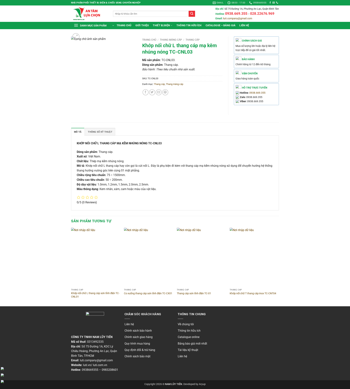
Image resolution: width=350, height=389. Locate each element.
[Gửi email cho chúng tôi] (274, 2)
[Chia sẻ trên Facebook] (146, 92)
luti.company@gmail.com (237, 18)
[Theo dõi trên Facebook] (270, 2)
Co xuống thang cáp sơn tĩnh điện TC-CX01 (148, 293)
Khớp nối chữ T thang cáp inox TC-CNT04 (253, 293)
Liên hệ (244, 25)
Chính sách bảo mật (137, 356)
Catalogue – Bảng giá (221, 25)
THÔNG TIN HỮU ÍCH (189, 25)
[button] (94, 25)
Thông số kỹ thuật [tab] (100, 131)
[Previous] (71, 266)
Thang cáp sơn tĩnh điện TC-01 (194, 293)
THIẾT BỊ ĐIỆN (161, 25)
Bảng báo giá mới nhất (192, 343)
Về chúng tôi (186, 324)
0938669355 (90, 370)
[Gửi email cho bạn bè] (159, 92)
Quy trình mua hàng (137, 343)
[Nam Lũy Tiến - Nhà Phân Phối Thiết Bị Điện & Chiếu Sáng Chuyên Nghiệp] (89, 13)
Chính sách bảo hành (138, 330)
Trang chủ (124, 25)
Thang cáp (193, 39)
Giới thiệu (142, 25)
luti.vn (87, 365)
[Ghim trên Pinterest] (165, 92)
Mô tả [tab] (77, 131)
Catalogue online (188, 337)
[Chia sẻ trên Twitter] (152, 92)
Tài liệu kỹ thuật (188, 350)
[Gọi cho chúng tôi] (277, 2)
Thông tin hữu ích (189, 330)
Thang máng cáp (171, 39)
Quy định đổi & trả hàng (140, 350)
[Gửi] (192, 14)
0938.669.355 (257, 92)
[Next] (278, 266)
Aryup (202, 384)
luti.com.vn (100, 365)
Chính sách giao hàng (139, 337)
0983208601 (110, 370)
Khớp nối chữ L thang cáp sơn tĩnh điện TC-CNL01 (95, 295)
